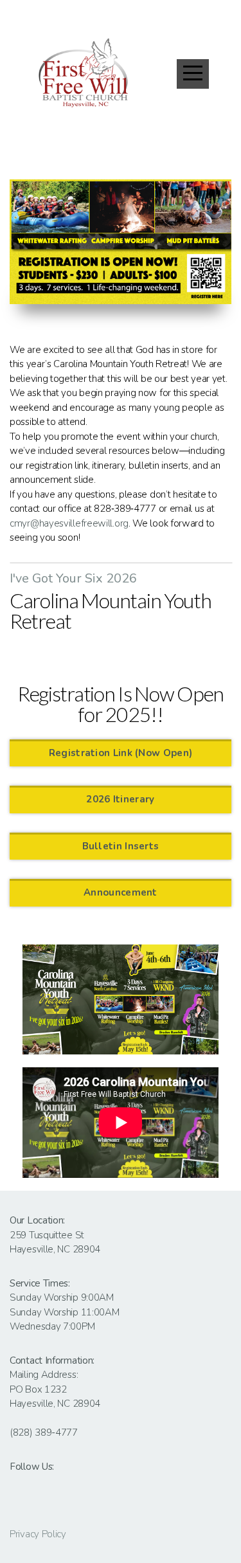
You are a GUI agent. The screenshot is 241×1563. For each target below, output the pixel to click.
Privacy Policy (38, 1534)
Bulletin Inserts (120, 846)
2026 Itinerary (120, 799)
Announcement (120, 892)
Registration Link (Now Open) (120, 752)
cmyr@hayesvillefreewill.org (69, 523)
